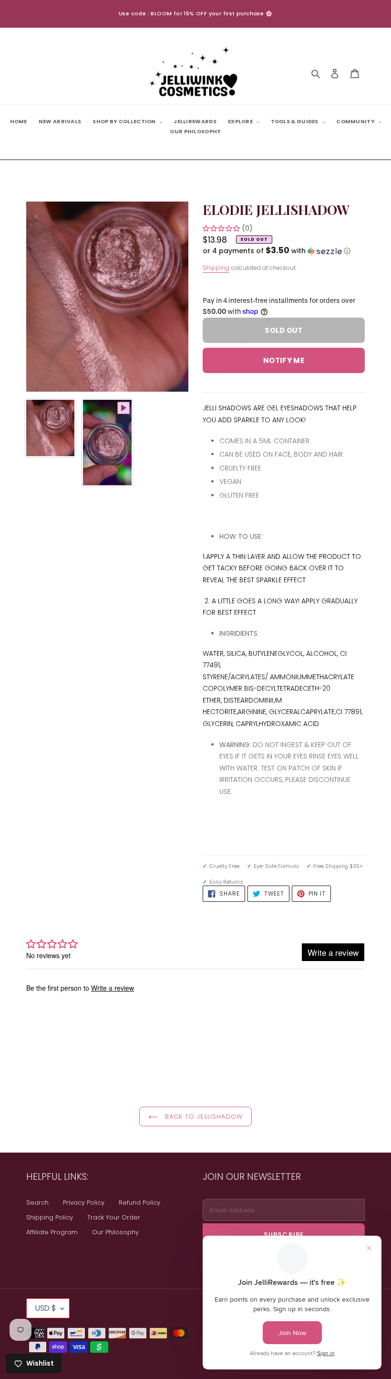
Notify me (283, 360)
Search (37, 1202)
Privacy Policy (83, 1202)
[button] (276, 251)
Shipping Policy (49, 1217)
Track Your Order (113, 1217)
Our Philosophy (115, 1232)
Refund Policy (139, 1202)
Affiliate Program (52, 1232)
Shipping (216, 268)
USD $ (45, 1308)
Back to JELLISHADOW (203, 1116)
